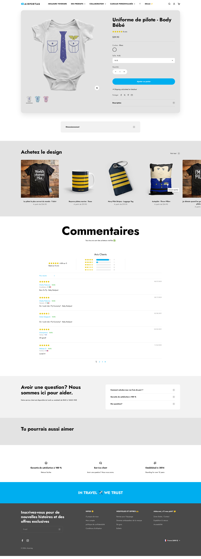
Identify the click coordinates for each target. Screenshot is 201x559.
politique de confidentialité (95, 524)
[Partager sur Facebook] (121, 95)
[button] (117, 31)
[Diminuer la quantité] (116, 71)
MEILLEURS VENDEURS (57, 4)
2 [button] (99, 362)
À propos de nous (92, 516)
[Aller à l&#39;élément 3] (46, 99)
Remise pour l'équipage (124, 516)
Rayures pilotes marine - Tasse (80, 201)
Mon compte (90, 520)
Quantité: (115, 67)
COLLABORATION (97, 4)
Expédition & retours (161, 520)
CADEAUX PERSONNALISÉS (121, 4)
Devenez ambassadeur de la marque (129, 520)
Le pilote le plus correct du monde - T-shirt (40, 201)
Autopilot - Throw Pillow (161, 201)
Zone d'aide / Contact (161, 516)
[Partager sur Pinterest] (128, 95)
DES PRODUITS (77, 4)
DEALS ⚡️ (149, 4)
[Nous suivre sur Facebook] (22, 540)
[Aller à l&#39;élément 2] (37, 99)
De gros (119, 524)
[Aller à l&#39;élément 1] (29, 99)
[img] (44, 281)
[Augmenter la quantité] (124, 71)
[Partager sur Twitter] (124, 95)
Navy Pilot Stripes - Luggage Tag (120, 201)
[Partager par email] (132, 95)
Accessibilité (158, 524)
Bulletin (119, 528)
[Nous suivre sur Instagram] (27, 540)
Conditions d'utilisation (94, 528)
